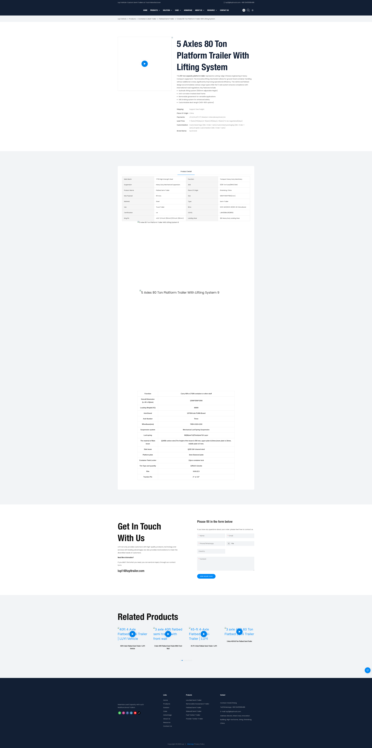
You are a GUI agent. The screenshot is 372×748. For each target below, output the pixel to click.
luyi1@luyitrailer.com (131, 571)
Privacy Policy (199, 744)
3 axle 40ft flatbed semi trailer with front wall (132, 647)
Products (132, 19)
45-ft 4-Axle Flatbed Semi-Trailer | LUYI (168, 646)
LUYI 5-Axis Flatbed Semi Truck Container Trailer (239, 647)
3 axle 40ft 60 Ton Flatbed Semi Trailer (203, 641)
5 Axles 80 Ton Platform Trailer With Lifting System (196, 19)
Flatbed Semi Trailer (166, 19)
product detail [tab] (186, 171)
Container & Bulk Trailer (147, 19)
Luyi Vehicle (122, 19)
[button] (180, 660)
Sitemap (190, 744)
